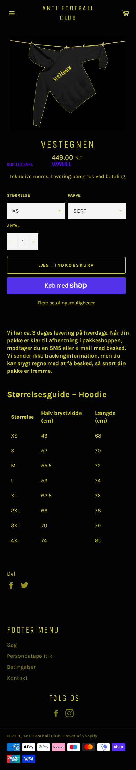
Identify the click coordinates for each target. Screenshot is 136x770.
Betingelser (21, 667)
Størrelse (18, 195)
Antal (13, 225)
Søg (12, 644)
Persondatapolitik (29, 655)
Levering (61, 176)
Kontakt (17, 678)
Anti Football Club (68, 13)
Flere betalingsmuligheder (66, 303)
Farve (74, 195)
